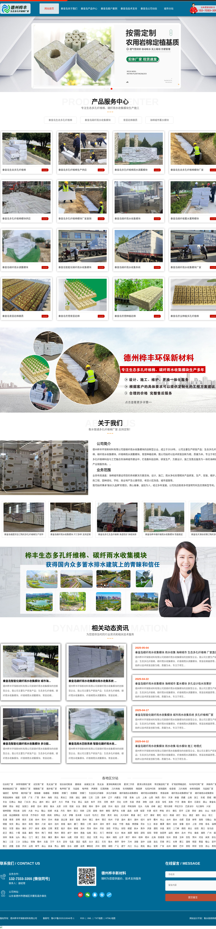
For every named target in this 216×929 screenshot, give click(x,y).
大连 (30, 811)
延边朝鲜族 (14, 815)
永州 (183, 833)
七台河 (87, 815)
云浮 (121, 837)
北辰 (151, 802)
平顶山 (116, 828)
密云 (80, 802)
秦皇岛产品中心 (89, 8)
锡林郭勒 (7, 811)
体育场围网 (195, 788)
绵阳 (110, 846)
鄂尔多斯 (168, 806)
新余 (156, 824)
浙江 (196, 797)
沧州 (39, 806)
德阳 (104, 846)
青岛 (207, 824)
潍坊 (24, 828)
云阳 (31, 846)
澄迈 (78, 842)
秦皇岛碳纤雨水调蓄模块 (15, 267)
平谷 (74, 802)
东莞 (95, 837)
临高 (84, 842)
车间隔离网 (128, 788)
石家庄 (197, 802)
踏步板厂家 (52, 788)
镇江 (91, 819)
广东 (30, 797)
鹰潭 (162, 824)
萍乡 (143, 824)
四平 (181, 811)
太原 (59, 806)
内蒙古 (117, 797)
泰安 (37, 828)
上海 (144, 797)
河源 (76, 837)
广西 (37, 797)
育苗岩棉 (164, 793)
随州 (76, 833)
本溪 (56, 811)
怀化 (190, 833)
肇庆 (50, 837)
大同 (65, 806)
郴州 (177, 833)
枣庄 (5, 828)
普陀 (159, 815)
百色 (188, 837)
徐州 (37, 819)
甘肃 (24, 797)
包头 (140, 806)
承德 (33, 806)
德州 (69, 828)
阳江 (82, 837)
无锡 (31, 819)
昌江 (97, 842)
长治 (78, 806)
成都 (76, 846)
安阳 (123, 828)
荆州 (57, 833)
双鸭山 (57, 815)
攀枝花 (90, 846)
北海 (153, 837)
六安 (44, 824)
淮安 (72, 819)
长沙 (117, 833)
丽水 (175, 819)
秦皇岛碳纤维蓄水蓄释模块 (185, 218)
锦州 (69, 811)
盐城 (78, 819)
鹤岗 (49, 815)
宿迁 (104, 819)
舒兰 (168, 811)
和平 (93, 802)
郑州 (95, 828)
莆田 (82, 824)
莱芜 (57, 828)
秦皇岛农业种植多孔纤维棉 (185, 316)
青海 (131, 797)
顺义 (48, 802)
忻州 (110, 806)
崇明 (18, 819)
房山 (35, 802)
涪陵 (136, 842)
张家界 (163, 833)
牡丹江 (95, 815)
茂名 (44, 837)
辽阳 (89, 811)
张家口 (25, 806)
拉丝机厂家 (8, 784)
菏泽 (89, 828)
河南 (71, 797)
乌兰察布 (200, 806)
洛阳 (108, 828)
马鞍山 (208, 819)
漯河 (168, 828)
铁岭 (101, 811)
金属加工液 (89, 784)
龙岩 (115, 824)
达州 (168, 846)
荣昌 (201, 842)
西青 (138, 802)
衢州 (156, 819)
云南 (190, 797)
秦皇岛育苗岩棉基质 (13, 316)
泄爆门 (65, 793)
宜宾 (156, 846)
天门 (102, 833)
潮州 (108, 837)
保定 (18, 806)
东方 (59, 842)
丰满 (149, 811)
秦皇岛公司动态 (149, 8)
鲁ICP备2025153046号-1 (62, 918)
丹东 (63, 811)
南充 (143, 846)
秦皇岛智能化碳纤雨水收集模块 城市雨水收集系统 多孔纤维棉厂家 (174, 714)
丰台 (5, 802)
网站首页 (49, 8)
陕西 (157, 797)
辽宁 (110, 797)
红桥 (125, 802)
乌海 (147, 806)
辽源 (188, 811)
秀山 (57, 846)
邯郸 (5, 806)
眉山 (149, 846)
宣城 (63, 824)
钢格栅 (37, 793)
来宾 (207, 837)
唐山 (205, 802)
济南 (201, 824)
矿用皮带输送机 (179, 784)
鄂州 (37, 833)
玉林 (181, 837)
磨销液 (78, 784)
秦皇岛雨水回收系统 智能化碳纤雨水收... (93, 743)
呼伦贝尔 (179, 806)
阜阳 (31, 824)
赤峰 (153, 806)
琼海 (33, 842)
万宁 (52, 842)
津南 (145, 802)
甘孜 (201, 846)
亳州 (50, 824)
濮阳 (156, 828)
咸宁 (69, 833)
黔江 (168, 842)
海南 (50, 797)
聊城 (76, 828)
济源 (149, 828)
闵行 (178, 815)
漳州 (102, 824)
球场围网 (162, 788)
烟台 (18, 828)
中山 (37, 811)
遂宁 (123, 846)
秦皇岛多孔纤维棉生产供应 (72, 170)
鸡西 (43, 815)
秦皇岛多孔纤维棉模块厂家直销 (74, 218)
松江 (211, 815)
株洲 (123, 833)
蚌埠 (194, 819)
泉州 (95, 824)
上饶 (194, 824)
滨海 (171, 802)
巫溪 (50, 846)
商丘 (190, 828)
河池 (201, 837)
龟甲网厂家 (65, 788)
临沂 (63, 828)
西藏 (183, 797)
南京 (24, 819)
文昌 (46, 842)
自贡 (82, 846)
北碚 (149, 842)
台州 (168, 819)
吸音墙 (172, 788)
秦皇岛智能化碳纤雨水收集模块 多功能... (27, 743)
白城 (5, 815)
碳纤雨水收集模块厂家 (181, 793)
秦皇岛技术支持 (129, 8)
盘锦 (95, 811)
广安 (162, 846)
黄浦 (133, 815)
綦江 (181, 842)
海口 (5, 842)
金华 (149, 819)
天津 (170, 797)
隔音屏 (139, 788)
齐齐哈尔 (34, 815)
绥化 (116, 815)
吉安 (175, 824)
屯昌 (72, 842)
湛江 (37, 837)
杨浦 (172, 815)
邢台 (11, 806)
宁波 (117, 819)
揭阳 (115, 837)
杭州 (110, 819)
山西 (151, 797)
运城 (104, 806)
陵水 (110, 842)
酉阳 (63, 846)
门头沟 (27, 802)
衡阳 (136, 833)
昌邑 (129, 811)
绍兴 (143, 819)
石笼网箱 (104, 788)
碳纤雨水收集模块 (149, 793)
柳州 (134, 837)
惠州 (57, 837)
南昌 (128, 824)
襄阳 (31, 833)
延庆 (86, 802)
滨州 (82, 828)
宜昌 (24, 833)
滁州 (24, 824)
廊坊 (46, 806)
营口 (76, 811)
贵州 (43, 797)
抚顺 (50, 811)
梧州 (147, 837)
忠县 (18, 846)
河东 (99, 802)
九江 (149, 824)
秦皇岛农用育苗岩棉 (69, 316)
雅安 (175, 846)
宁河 (177, 802)
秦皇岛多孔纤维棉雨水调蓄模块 (131, 170)
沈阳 (24, 811)
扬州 (84, 819)
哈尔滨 (25, 815)
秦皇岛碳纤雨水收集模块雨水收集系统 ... (93, 681)
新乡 (136, 828)
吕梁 (123, 806)
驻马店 (210, 828)
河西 (106, 802)
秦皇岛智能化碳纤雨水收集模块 (74, 267)
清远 (89, 837)
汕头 (18, 837)
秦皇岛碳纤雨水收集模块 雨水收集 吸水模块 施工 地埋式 (168, 746)
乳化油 (100, 784)
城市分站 (168, 8)
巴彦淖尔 (189, 806)
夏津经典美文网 (114, 784)
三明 (89, 824)
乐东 (104, 842)
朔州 (91, 806)
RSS (82, 918)
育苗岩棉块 (8, 797)
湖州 (136, 819)
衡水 (52, 806)
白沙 (91, 842)
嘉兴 (130, 819)
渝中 (143, 842)
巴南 (162, 842)
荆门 (44, 833)
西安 (194, 811)
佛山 (24, 837)
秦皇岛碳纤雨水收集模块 (127, 218)
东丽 (132, 802)
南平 (108, 824)
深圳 (5, 837)
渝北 (156, 842)
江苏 (91, 797)
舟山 (162, 819)
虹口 (165, 815)
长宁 (146, 815)
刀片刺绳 (116, 788)
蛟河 (155, 811)
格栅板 (46, 793)
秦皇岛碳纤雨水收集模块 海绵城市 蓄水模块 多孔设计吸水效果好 (173, 683)
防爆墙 (74, 793)
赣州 (168, 824)
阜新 (82, 811)
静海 (183, 802)
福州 (69, 824)
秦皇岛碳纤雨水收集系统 (127, 267)
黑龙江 (64, 797)
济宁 (31, 828)
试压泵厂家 (38, 784)
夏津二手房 (129, 784)
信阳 (196, 828)
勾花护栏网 (150, 788)
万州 (130, 842)
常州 (44, 819)
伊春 (71, 815)
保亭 (117, 842)
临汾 (117, 806)
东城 (203, 797)
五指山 (25, 842)
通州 (41, 802)
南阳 (183, 828)
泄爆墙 (55, 793)
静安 (152, 815)
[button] (104, 89)
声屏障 (94, 788)
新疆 (177, 797)
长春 (123, 811)
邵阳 (143, 833)
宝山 (185, 815)
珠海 (11, 837)
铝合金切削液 (66, 784)
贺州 (194, 837)
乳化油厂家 (52, 784)
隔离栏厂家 (25, 788)
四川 (164, 797)
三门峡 (176, 828)
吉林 (104, 797)
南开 (112, 802)
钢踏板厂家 (38, 788)
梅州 (63, 837)
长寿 (175, 842)
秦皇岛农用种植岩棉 (125, 316)
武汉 (5, 833)
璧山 (207, 842)
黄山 (18, 824)
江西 (97, 797)
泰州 (97, 819)
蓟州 (190, 802)
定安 (65, 842)
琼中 (123, 842)
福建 (17, 797)
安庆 (11, 824)
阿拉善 (16, 811)
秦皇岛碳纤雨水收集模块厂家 (186, 267)
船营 (142, 811)
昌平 (54, 802)
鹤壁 (130, 828)
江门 (31, 837)
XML (89, 918)
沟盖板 (76, 788)
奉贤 (11, 819)
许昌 (162, 828)
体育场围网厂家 (23, 784)
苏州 (50, 819)
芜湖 (188, 819)
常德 (156, 833)
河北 (56, 797)
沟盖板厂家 (208, 788)
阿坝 (194, 846)
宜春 (181, 824)
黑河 (109, 815)
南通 (57, 819)
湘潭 (130, 833)
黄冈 (63, 833)
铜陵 (5, 824)
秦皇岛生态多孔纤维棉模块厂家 (187, 170)
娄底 (196, 833)
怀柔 (67, 802)
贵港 (175, 837)
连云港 (64, 819)
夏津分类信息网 (144, 784)
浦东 (198, 815)
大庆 (64, 815)
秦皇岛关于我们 (69, 8)
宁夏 (125, 797)
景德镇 (135, 824)
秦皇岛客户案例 (109, 8)
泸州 (97, 846)
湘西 (203, 833)
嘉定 (191, 815)
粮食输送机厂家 (10, 788)
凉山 (207, 846)
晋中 (97, 806)
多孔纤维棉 (111, 793)
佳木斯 (78, 815)
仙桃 (89, 833)
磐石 (175, 811)
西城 (209, 797)
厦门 (76, 824)
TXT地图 (98, 918)
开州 (24, 846)
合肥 (181, 819)
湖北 (78, 797)
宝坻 (164, 802)
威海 (44, 828)
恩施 (82, 833)
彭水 (69, 846)
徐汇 (139, 815)
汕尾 (69, 837)
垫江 (5, 846)
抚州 (188, 824)
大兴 (61, 802)
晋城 (84, 806)
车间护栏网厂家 (196, 784)
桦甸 (162, 811)
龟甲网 (85, 788)
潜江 (95, 833)
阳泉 (72, 806)
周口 (203, 828)
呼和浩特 (132, 806)
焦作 (143, 828)
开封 (102, 828)
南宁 (128, 837)
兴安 (208, 806)
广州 (209, 833)
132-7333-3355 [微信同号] (29, 879)
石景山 (12, 802)
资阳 (188, 846)
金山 (204, 815)
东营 (11, 828)
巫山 (44, 846)
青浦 (5, 819)
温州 (123, 819)
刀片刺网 (183, 788)
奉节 (37, 846)
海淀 (20, 802)
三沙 (18, 842)
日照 (50, 828)
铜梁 (194, 842)
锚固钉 (6, 793)
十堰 (18, 833)
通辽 (160, 806)
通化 (201, 811)
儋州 (39, 842)
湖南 (84, 797)
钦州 (168, 837)
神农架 (109, 833)
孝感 (50, 833)
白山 (207, 811)
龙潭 (136, 811)
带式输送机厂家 (161, 784)
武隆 (11, 846)
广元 (117, 846)
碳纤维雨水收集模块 (128, 793)
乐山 (136, 846)
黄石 (11, 833)
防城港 (161, 837)
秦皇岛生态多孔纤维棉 (14, 170)
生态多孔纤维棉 (96, 793)
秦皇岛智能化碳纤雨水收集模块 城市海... (27, 681)
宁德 (121, 824)
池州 (57, 824)
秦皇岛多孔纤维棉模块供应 (16, 218)
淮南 (201, 819)
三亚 (11, 842)
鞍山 (43, 811)
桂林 (141, 837)
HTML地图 (110, 918)
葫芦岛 (115, 811)
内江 (130, 846)
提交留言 (193, 897)
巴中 (181, 846)
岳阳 (149, 833)
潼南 (188, 842)
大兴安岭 (124, 815)
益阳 (171, 833)
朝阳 (108, 811)
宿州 (37, 824)
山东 (138, 797)
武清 (158, 802)
